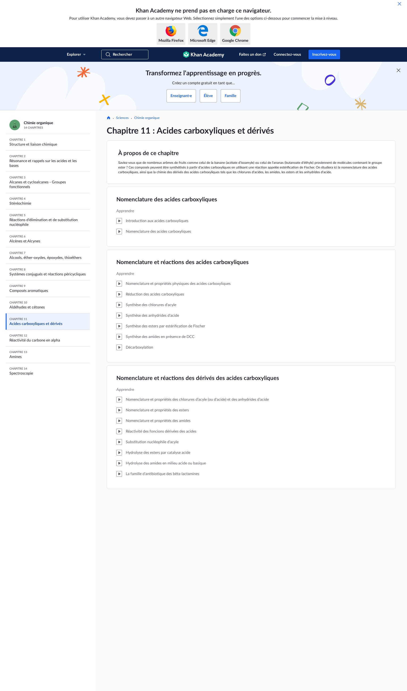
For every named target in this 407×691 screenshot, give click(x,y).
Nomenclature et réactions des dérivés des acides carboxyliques (197, 378)
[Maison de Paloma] (108, 118)
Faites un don (250, 54)
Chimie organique (146, 118)
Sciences (122, 118)
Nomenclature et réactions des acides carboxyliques (182, 262)
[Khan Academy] (203, 54)
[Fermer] (399, 4)
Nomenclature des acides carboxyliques (166, 199)
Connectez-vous (287, 54)
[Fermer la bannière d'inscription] (398, 70)
